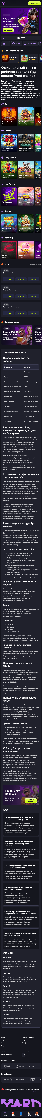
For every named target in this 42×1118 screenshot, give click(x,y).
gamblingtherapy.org (30, 1091)
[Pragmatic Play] (8, 1079)
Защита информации (28, 1040)
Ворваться (8, 30)
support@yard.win (6, 1054)
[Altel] (32, 1066)
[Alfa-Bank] (20, 1066)
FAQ (2, 1040)
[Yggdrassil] (20, 1079)
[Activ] (8, 1066)
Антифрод (25, 1043)
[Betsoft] (32, 1079)
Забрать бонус (30, 801)
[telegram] (23, 1055)
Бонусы (3, 1046)
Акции (3, 1037)
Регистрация (34, 3)
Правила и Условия (28, 1037)
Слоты (3, 1043)
